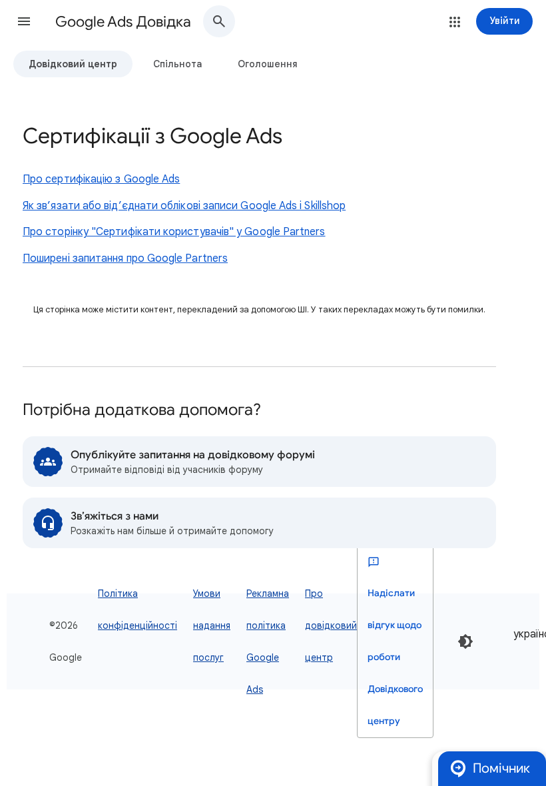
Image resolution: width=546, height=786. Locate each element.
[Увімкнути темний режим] (465, 641)
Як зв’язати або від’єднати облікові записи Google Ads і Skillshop (184, 205)
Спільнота (177, 64)
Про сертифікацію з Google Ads (101, 179)
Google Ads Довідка (123, 22)
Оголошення (268, 64)
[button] (24, 21)
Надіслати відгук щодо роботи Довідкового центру (395, 657)
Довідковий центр (73, 64)
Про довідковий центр (331, 625)
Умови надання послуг (211, 625)
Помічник (501, 768)
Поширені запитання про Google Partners (125, 258)
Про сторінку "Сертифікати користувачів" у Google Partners (174, 231)
